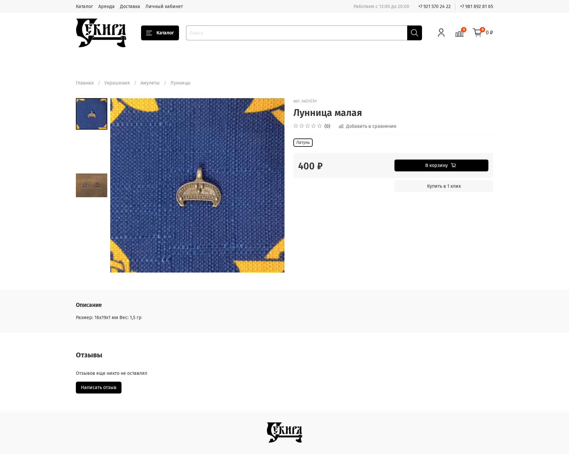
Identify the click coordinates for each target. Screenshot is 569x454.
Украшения (117, 83)
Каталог (84, 6)
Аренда (106, 6)
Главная (85, 83)
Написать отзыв (98, 387)
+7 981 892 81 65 (476, 6)
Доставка (130, 6)
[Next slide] (273, 185)
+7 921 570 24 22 (434, 6)
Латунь (303, 142)
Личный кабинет (164, 6)
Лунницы (180, 83)
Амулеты (150, 83)
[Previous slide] (122, 185)
